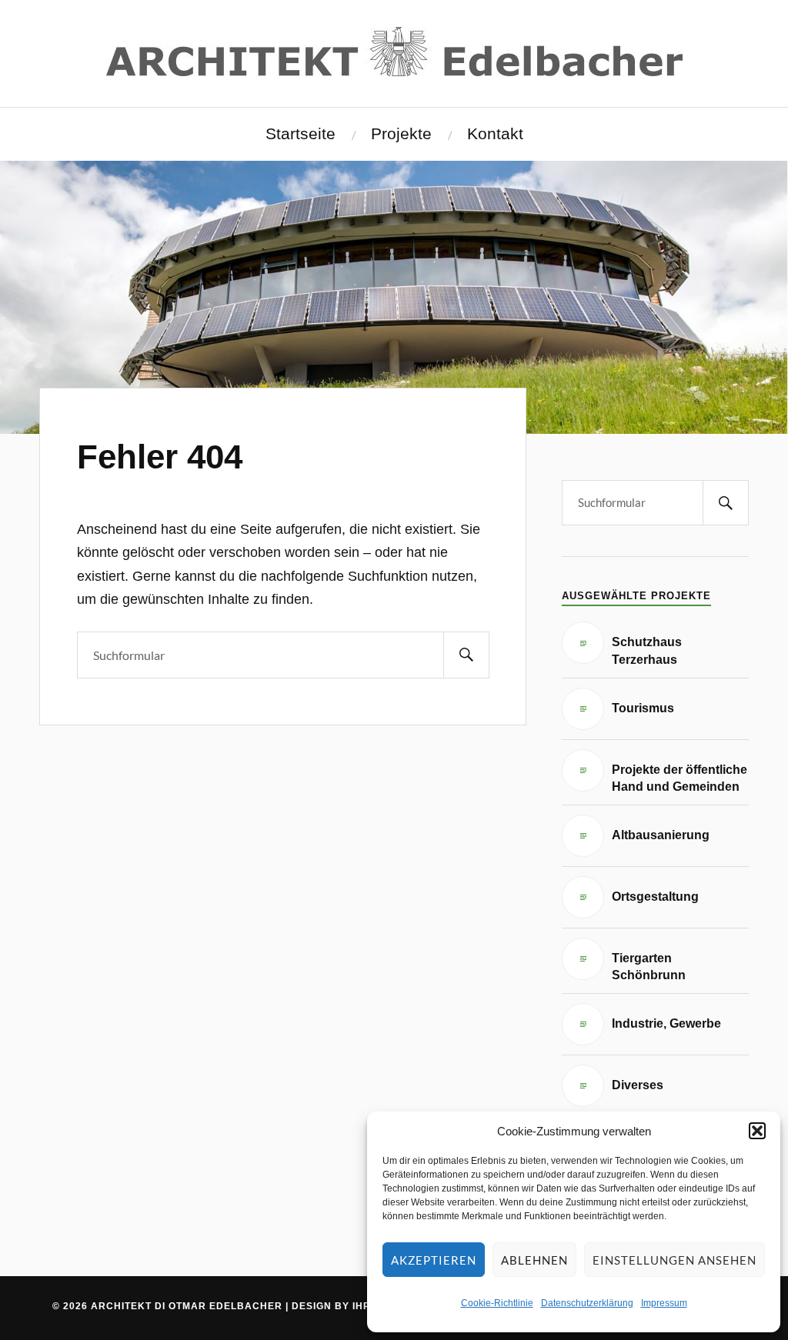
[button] (757, 1130)
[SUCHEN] (466, 655)
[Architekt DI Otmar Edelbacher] (394, 51)
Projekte (401, 134)
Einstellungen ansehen (674, 1260)
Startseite (300, 134)
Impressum (664, 1303)
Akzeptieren (433, 1260)
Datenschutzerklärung (587, 1303)
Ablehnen (534, 1260)
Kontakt (495, 134)
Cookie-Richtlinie (497, 1303)
